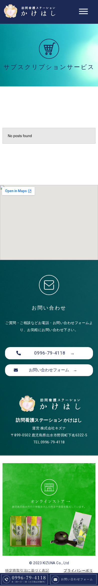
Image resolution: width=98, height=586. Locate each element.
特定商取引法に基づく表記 (27, 570)
